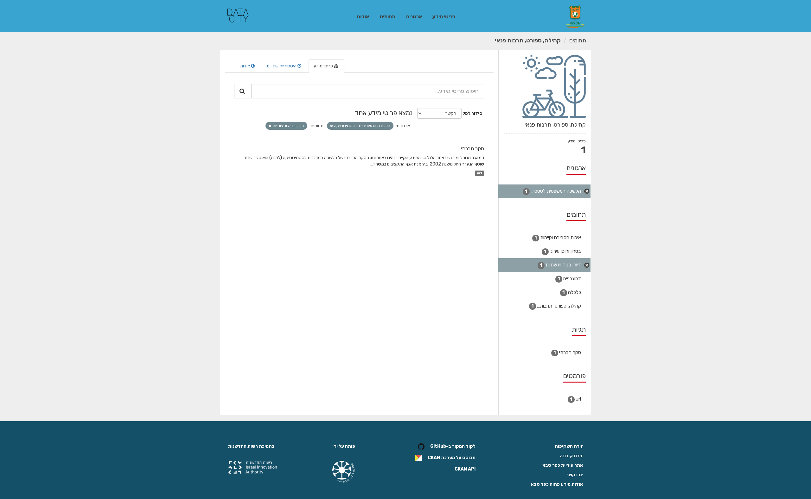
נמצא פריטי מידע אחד (383, 113)
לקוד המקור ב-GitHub (453, 446)
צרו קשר (574, 474)
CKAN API (465, 469)
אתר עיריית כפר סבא (562, 465)
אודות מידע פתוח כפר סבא (557, 484)
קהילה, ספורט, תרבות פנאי (528, 40)
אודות (363, 17)
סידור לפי (473, 113)
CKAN (434, 458)
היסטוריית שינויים (282, 66)
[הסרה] (331, 126)
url (479, 173)
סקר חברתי (472, 149)
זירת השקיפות (569, 446)
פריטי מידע (443, 17)
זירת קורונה (571, 455)
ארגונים (414, 17)
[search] (242, 91)
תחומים (387, 17)
